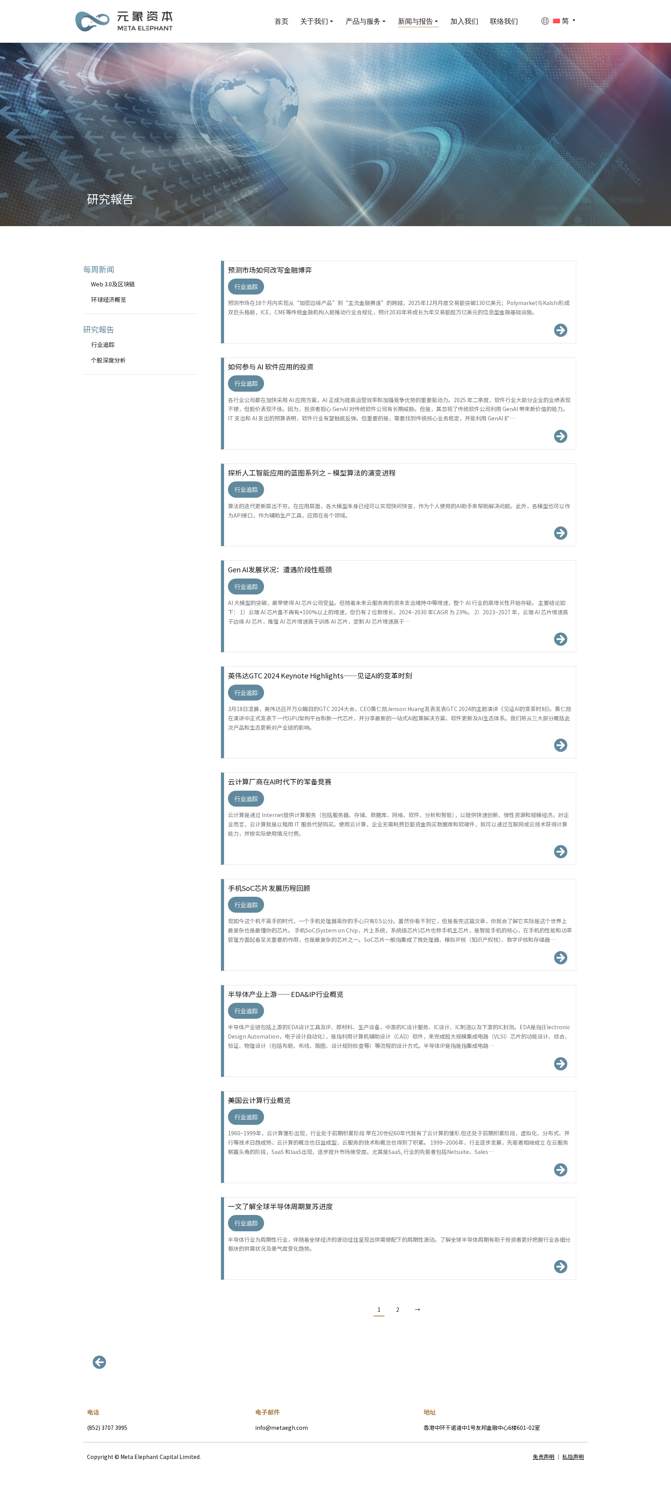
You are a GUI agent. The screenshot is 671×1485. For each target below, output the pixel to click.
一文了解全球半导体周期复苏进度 (280, 1206)
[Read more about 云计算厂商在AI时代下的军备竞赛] (560, 851)
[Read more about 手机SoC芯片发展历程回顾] (560, 957)
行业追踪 (246, 286)
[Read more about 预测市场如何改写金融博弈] (560, 330)
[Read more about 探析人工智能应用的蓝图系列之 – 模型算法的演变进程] (560, 533)
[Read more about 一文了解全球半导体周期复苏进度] (560, 1266)
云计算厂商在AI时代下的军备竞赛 (280, 781)
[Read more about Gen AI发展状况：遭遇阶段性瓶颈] (560, 639)
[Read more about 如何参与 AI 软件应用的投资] (560, 436)
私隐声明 (573, 1457)
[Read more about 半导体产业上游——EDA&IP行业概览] (560, 1063)
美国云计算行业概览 (259, 1100)
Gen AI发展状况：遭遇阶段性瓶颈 (280, 569)
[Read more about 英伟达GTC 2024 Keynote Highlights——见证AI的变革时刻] (560, 745)
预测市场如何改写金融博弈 (270, 270)
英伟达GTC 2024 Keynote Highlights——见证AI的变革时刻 (320, 675)
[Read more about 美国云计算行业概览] (560, 1170)
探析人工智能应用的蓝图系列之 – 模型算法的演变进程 (312, 473)
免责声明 (544, 1457)
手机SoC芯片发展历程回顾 (269, 888)
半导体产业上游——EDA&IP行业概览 (286, 994)
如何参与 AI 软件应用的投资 (271, 366)
